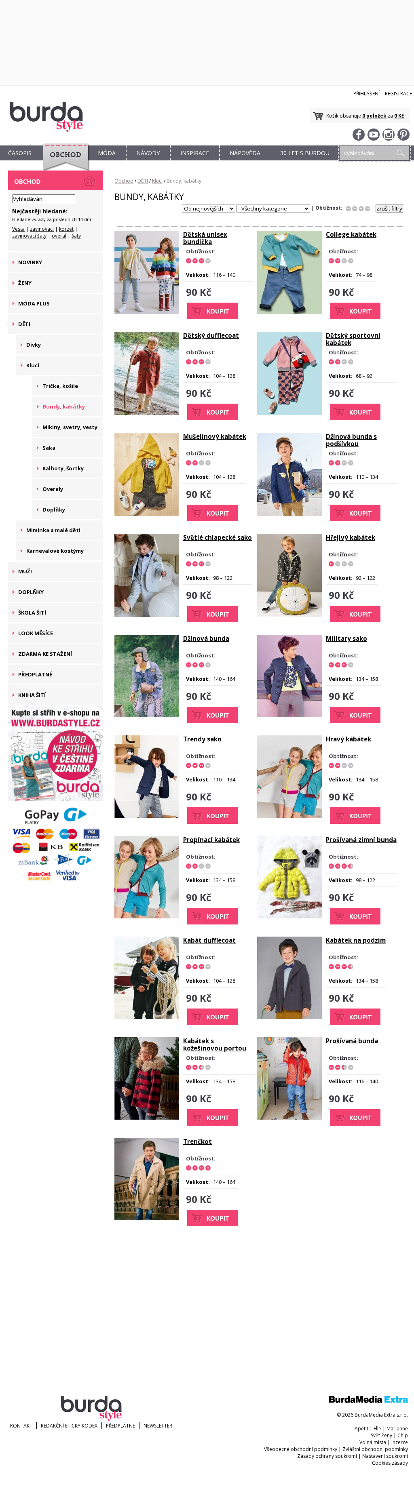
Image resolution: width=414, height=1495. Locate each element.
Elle (377, 1428)
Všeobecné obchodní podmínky (300, 1449)
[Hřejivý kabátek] (289, 615)
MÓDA (107, 153)
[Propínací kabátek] (146, 916)
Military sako (346, 638)
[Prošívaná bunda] (289, 1117)
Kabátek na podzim (356, 940)
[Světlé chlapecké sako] (146, 615)
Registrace (398, 93)
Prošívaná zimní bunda (361, 840)
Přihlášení (366, 93)
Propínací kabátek (211, 840)
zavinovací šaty (29, 235)
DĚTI (142, 180)
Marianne (397, 1428)
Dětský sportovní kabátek (353, 339)
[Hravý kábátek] (289, 815)
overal (59, 235)
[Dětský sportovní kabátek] (289, 413)
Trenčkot (197, 1141)
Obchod (123, 180)
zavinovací (42, 228)
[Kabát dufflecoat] (146, 1017)
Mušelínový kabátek (214, 436)
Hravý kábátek (348, 739)
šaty (76, 235)
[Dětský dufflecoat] (146, 413)
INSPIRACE (194, 153)
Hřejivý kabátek (350, 537)
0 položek (374, 115)
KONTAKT (21, 1425)
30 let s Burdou (305, 153)
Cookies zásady (390, 1462)
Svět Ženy (381, 1435)
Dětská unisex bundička (205, 238)
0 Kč (399, 115)
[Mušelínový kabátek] (146, 514)
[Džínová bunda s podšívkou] (289, 514)
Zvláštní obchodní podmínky (375, 1449)
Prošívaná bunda (352, 1041)
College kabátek (351, 234)
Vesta (18, 228)
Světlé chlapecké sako (217, 537)
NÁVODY (148, 153)
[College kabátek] (289, 312)
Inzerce (399, 1442)
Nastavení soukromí (385, 1456)
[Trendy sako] (146, 815)
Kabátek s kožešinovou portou (214, 1044)
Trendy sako (202, 739)
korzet (66, 228)
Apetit (361, 1428)
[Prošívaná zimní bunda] (289, 916)
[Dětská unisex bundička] (146, 312)
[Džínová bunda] (146, 715)
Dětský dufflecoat (211, 335)
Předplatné (120, 1425)
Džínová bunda (206, 638)
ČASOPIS (20, 153)
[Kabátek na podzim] (289, 1017)
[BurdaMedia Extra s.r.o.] (368, 1401)
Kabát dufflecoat (209, 940)
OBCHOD (63, 162)
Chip (402, 1435)
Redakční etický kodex (69, 1425)
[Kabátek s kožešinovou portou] (146, 1117)
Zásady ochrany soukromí (327, 1456)
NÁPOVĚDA (245, 153)
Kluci (157, 180)
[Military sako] (289, 715)
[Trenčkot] (146, 1218)
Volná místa (372, 1442)
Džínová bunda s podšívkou (351, 440)
